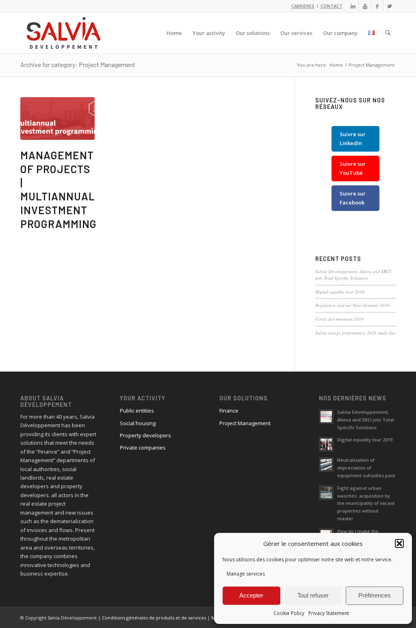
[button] (399, 543)
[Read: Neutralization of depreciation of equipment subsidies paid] (326, 464)
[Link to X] (390, 6)
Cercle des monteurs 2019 (339, 319)
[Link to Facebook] (377, 6)
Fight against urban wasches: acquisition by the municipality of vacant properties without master (366, 503)
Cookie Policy (288, 613)
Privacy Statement (328, 613)
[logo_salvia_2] (63, 33)
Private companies (143, 447)
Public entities (137, 410)
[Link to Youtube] (365, 6)
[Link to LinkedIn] (353, 6)
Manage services (246, 573)
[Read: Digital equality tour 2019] (326, 444)
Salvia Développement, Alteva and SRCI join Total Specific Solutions (353, 274)
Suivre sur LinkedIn (353, 138)
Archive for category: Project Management (77, 64)
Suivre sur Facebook (353, 198)
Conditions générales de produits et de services (154, 618)
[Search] (388, 33)
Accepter (251, 595)
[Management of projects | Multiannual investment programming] (57, 118)
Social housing (138, 423)
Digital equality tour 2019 (339, 292)
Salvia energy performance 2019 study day (355, 333)
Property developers (145, 435)
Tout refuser (313, 595)
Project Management (245, 423)
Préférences (374, 595)
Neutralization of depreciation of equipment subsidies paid (366, 467)
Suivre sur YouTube (353, 168)
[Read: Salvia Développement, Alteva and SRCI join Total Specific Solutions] (326, 416)
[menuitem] (174, 33)
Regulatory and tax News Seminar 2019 (352, 305)
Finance (228, 410)
